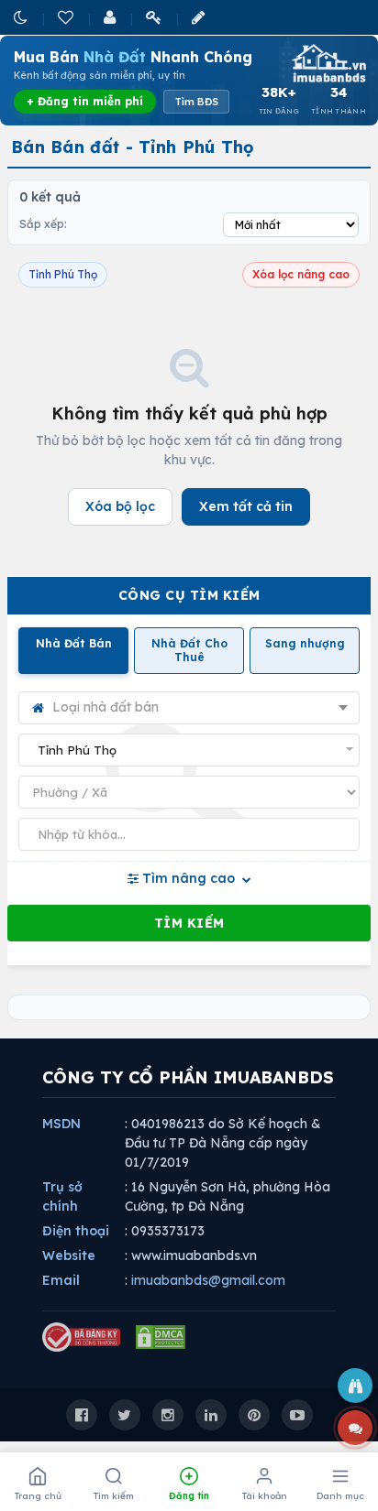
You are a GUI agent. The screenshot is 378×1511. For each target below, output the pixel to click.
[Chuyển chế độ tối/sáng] (22, 17)
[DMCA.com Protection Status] (160, 1337)
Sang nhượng (305, 643)
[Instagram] (167, 1414)
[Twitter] (124, 1414)
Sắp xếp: (43, 224)
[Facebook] (81, 1414)
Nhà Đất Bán (74, 643)
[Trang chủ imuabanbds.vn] (327, 63)
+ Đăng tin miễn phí (85, 101)
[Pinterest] (254, 1414)
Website (68, 1255)
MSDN (61, 1123)
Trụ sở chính (62, 1196)
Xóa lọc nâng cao (301, 274)
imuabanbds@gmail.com (208, 1280)
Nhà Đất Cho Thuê (189, 650)
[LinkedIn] (211, 1414)
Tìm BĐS (196, 101)
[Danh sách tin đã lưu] (67, 17)
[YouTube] (297, 1414)
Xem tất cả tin (246, 506)
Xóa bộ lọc (120, 506)
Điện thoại (75, 1231)
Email (61, 1280)
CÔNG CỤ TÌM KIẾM (189, 595)
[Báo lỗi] (355, 1385)
